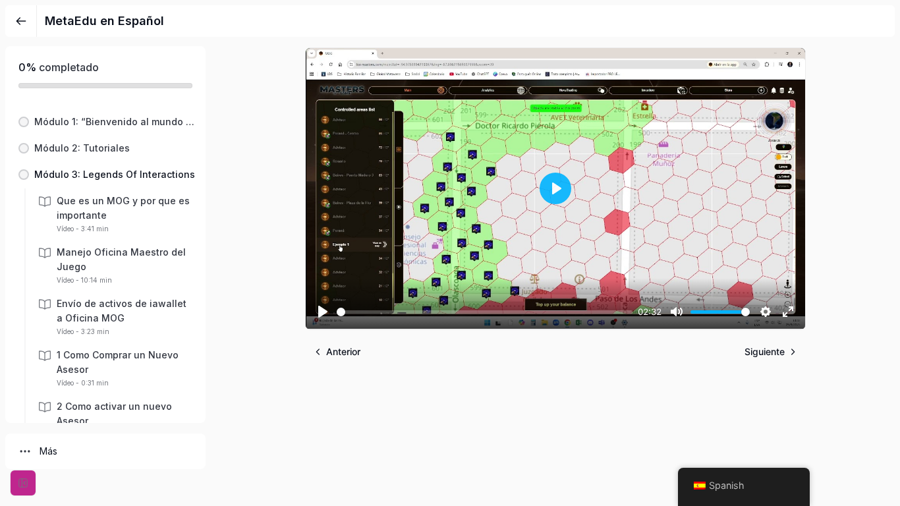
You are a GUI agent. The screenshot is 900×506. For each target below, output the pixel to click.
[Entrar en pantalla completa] (23, 482)
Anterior (343, 351)
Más (48, 451)
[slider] (485, 312)
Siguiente (765, 351)
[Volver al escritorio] (21, 21)
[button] (105, 121)
